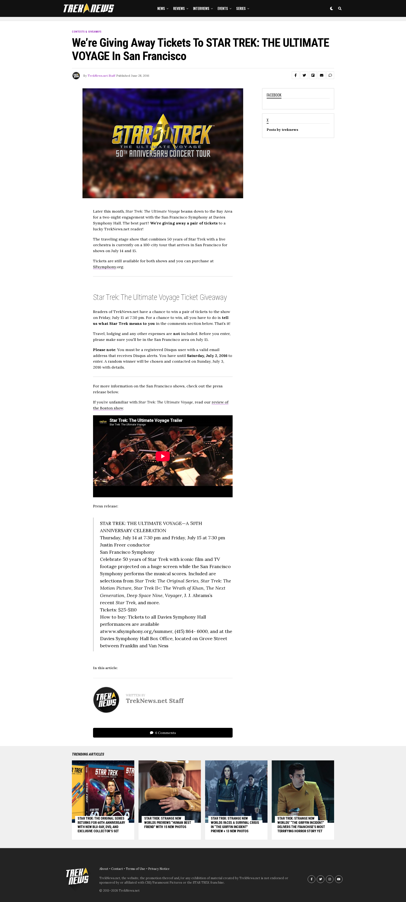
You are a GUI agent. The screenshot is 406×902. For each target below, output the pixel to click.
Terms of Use (135, 869)
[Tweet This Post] (304, 75)
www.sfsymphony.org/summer (138, 631)
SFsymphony (104, 266)
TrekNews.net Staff (101, 76)
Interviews (201, 8)
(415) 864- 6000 (191, 631)
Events (223, 8)
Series (241, 8)
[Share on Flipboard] (313, 75)
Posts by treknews (282, 129)
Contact (117, 869)
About (103, 869)
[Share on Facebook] (295, 75)
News (161, 8)
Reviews (179, 8)
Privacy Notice (159, 869)
